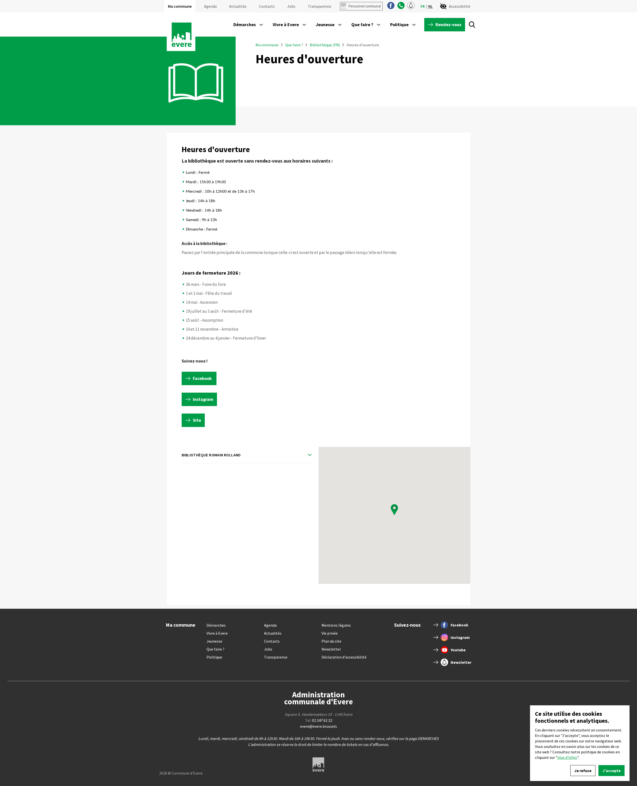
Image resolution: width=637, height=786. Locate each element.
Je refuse (582, 770)
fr (423, 6)
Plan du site (331, 641)
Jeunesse (214, 641)
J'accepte (611, 770)
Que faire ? (294, 44)
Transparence (319, 6)
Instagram (203, 399)
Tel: (318, 720)
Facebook (203, 378)
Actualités (238, 6)
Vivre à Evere (217, 633)
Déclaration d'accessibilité (344, 657)
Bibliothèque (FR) (325, 44)
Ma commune (180, 6)
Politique (214, 657)
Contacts (267, 6)
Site (197, 420)
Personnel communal (364, 6)
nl (430, 6)
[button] (394, 509)
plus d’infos (567, 757)
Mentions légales (336, 625)
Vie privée (329, 633)
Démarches (216, 625)
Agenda (210, 6)
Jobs (291, 6)
